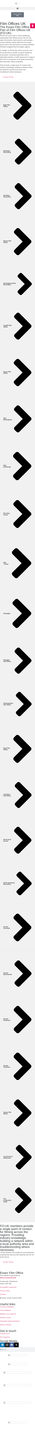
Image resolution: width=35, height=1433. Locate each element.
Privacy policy (5, 1291)
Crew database (5, 1310)
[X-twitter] (16, 1345)
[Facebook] (11, 1345)
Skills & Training (5, 1325)
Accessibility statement (8, 1287)
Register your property (8, 1314)
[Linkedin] (2, 1345)
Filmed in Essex (5, 1317)
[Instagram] (7, 1345)
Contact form (5, 1333)
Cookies (3, 1294)
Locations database (7, 1307)
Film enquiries (5, 1337)
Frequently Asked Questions (10, 1321)
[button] (17, 8)
